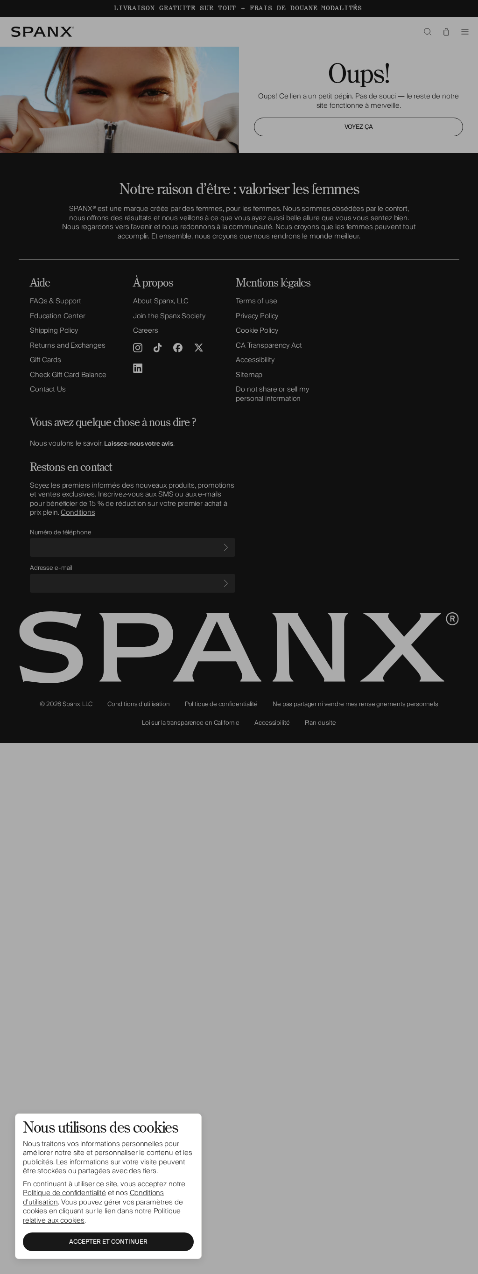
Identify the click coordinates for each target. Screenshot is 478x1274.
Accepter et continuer (108, 1242)
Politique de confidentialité (64, 1193)
